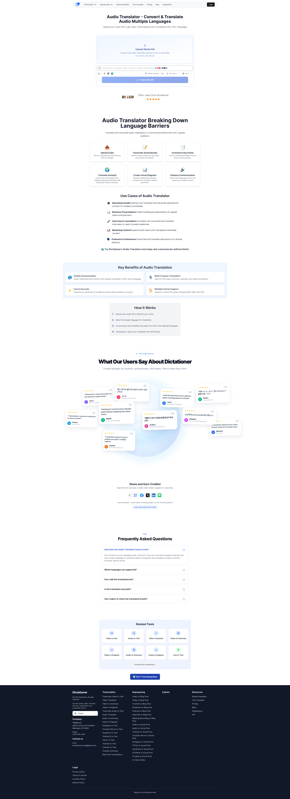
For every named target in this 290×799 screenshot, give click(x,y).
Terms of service (79, 775)
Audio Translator (109, 714)
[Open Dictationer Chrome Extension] (108, 73)
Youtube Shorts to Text (112, 729)
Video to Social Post (141, 724)
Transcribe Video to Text (113, 696)
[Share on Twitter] (147, 495)
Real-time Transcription (112, 754)
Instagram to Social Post (142, 742)
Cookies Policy (78, 779)
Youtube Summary (110, 751)
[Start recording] (104, 73)
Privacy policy (78, 772)
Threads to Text (109, 743)
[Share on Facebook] (142, 495)
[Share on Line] (159, 495)
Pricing (149, 4)
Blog (157, 4)
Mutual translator (123, 4)
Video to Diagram (110, 707)
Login (211, 4)
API (193, 714)
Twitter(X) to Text (110, 736)
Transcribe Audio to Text (113, 711)
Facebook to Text (110, 733)
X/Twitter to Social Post (142, 753)
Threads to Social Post (142, 756)
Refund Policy (78, 782)
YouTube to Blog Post (141, 704)
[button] (145, 50)
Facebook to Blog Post (142, 707)
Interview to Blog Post (141, 714)
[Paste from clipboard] (99, 68)
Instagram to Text (110, 725)
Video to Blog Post (140, 696)
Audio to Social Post (141, 728)
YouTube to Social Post (142, 732)
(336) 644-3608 (78, 734)
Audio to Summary (110, 718)
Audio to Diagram (110, 722)
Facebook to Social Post (142, 749)
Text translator (138, 4)
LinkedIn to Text (109, 747)
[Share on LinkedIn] (153, 495)
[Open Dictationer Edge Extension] (112, 73)
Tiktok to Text (108, 740)
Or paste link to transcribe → (145, 664)
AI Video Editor (138, 760)
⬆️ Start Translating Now (145, 677)
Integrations (167, 4)
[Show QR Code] (135, 495)
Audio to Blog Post (140, 700)
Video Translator (109, 700)
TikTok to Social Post (141, 745)
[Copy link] (130, 495)
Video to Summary (110, 704)
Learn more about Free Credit (145, 507)
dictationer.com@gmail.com (84, 745)
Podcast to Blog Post (141, 711)
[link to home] (78, 4)
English (80, 713)
